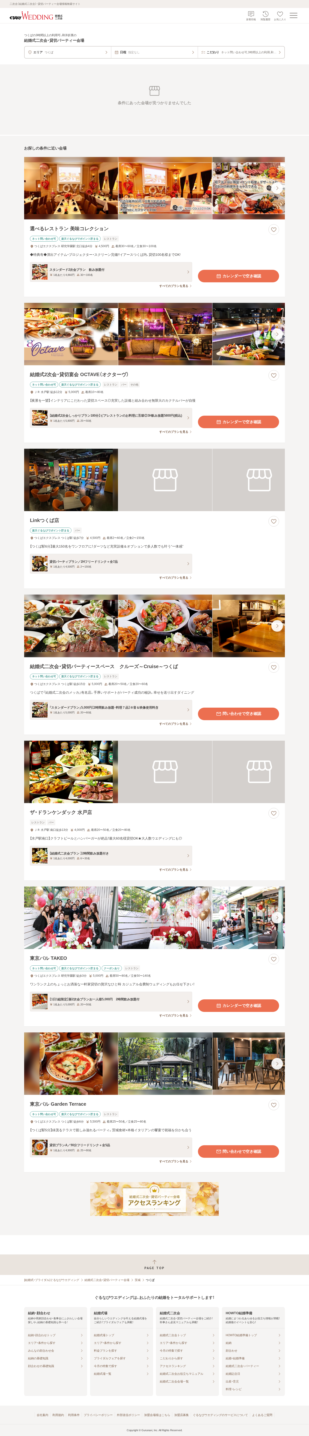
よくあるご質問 (262, 1415)
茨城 (137, 1280)
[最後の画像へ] (277, 188)
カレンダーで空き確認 (242, 276)
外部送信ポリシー (128, 1415)
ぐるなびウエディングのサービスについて (220, 1415)
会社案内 (42, 1415)
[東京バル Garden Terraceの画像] (154, 1063)
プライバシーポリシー (98, 1415)
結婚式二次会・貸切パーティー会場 (106, 1280)
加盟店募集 (181, 1415)
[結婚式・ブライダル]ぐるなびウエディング (51, 1280)
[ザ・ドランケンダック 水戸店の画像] (154, 772)
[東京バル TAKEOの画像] (154, 918)
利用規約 (58, 1415)
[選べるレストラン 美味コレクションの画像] (154, 188)
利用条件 (74, 1415)
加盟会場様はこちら (157, 1415)
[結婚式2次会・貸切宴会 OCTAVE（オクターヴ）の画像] (154, 334)
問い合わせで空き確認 (242, 713)
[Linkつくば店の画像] (154, 480)
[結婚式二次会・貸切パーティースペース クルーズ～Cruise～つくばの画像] (154, 626)
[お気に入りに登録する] (273, 229)
